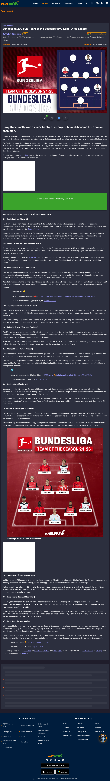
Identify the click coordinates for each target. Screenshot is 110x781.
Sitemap (98, 728)
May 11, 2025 (41, 379)
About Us (66, 728)
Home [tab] (35, 3)
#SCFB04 (41, 296)
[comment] (51, 117)
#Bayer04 (49, 296)
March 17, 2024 (50, 301)
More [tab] (80, 3)
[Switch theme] (92, 3)
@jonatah (67, 296)
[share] (65, 117)
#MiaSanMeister (62, 375)
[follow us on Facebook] (46, 760)
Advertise (80, 728)
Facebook (38, 651)
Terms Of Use (67, 735)
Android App (87, 651)
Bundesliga (8, 26)
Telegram (25, 653)
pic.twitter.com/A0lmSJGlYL (38, 642)
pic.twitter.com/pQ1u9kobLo (83, 296)
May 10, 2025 (37, 646)
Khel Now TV (99, 732)
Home (65, 724)
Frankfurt (33, 257)
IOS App (99, 651)
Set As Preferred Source (98, 34)
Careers (80, 724)
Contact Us (66, 732)
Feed (97, 724)
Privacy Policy (82, 732)
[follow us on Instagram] (51, 760)
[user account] (107, 3)
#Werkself (58, 296)
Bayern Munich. (34, 229)
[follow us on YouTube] (59, 760)
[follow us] (58, 117)
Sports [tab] (45, 3)
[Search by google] (86, 3)
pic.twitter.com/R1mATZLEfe (80, 375)
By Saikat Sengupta (12, 34)
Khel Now (27, 651)
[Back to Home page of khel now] (10, 3)
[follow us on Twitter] (55, 760)
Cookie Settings (82, 739)
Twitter (46, 651)
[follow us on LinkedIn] (63, 760)
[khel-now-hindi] (97, 3)
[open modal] (103, 738)
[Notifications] (102, 3)
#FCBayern (48, 375)
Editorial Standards (83, 735)
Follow (26, 34)
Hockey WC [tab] (56, 3)
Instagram (57, 651)
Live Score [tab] (69, 3)
